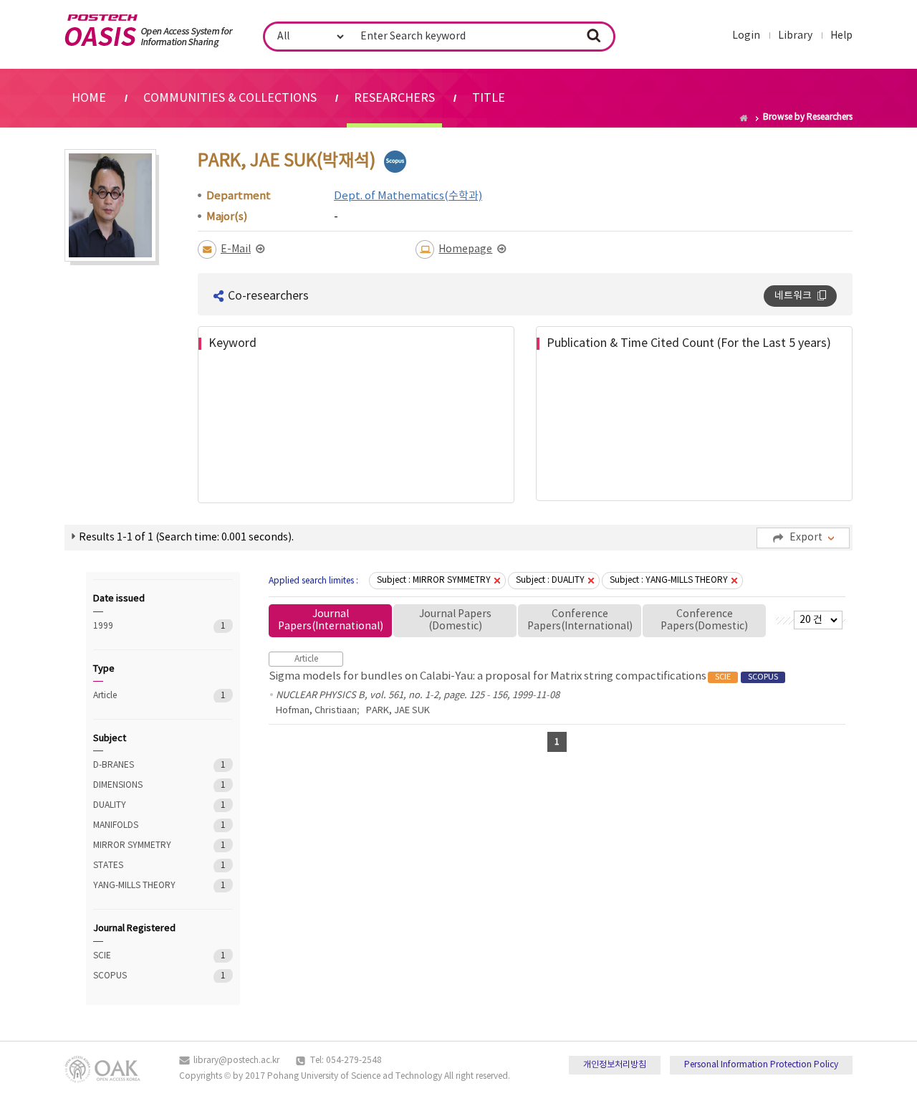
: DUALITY (550, 580)
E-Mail (236, 249)
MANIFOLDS (143, 825)
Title (488, 98)
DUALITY (143, 805)
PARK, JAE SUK (398, 710)
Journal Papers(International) (330, 620)
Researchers (394, 98)
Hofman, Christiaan (316, 710)
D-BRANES (143, 765)
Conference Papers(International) (580, 620)
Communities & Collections (230, 98)
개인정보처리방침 (614, 1064)
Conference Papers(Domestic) (704, 620)
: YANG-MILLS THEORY (669, 580)
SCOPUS (143, 976)
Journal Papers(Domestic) (455, 620)
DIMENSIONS (143, 785)
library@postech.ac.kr (236, 1060)
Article (143, 695)
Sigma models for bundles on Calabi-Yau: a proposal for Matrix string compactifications (523, 676)
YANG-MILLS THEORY (143, 885)
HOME (89, 98)
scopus (395, 162)
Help (841, 36)
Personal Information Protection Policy (761, 1064)
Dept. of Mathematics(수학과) (408, 196)
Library (795, 36)
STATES (143, 865)
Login (746, 36)
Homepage (465, 249)
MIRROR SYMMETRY (143, 845)
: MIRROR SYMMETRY (434, 580)
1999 (143, 626)
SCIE (143, 956)
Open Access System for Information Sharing (148, 30)
